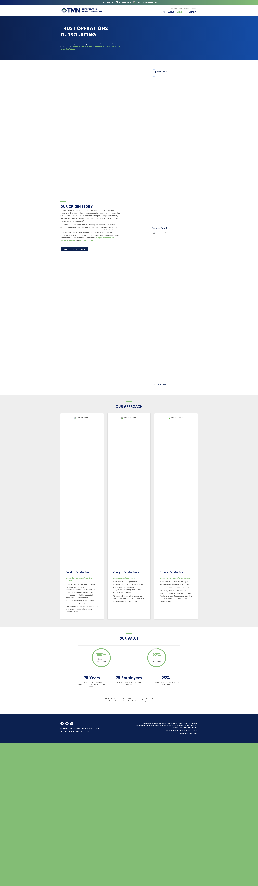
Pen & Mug (193, 733)
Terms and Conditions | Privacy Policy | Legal (74, 731)
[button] (62, 723)
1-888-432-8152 (125, 2)
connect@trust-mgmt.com (147, 2)
